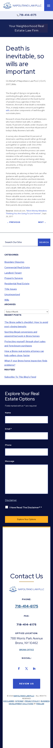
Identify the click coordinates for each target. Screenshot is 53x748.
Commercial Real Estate (17, 267)
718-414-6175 (27, 15)
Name (8, 412)
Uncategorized (12, 294)
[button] (48, 5)
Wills (14, 84)
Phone (8, 445)
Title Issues (10, 289)
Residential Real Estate (16, 283)
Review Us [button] (26, 683)
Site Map (19, 701)
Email (8, 428)
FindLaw (40, 704)
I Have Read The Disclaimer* (25, 507)
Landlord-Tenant (13, 272)
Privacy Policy (32, 701)
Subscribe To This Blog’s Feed (20, 376)
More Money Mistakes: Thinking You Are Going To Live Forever (26, 212)
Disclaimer (8, 701)
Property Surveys (13, 278)
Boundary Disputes (14, 262)
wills (8, 110)
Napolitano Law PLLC (28, 81)
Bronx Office (26, 649)
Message (9, 461)
